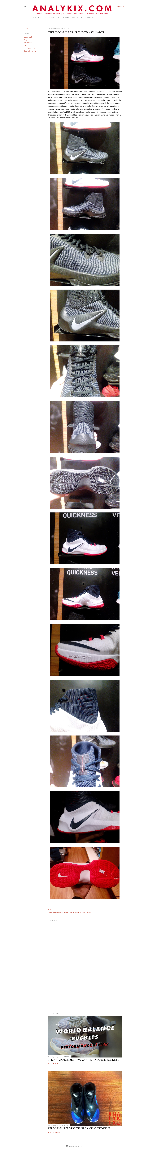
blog (25, 40)
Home (34, 18)
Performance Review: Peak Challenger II (79, 1128)
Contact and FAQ (86, 18)
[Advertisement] (85, 992)
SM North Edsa (30, 48)
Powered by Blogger (75, 1146)
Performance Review (68, 18)
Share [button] (26, 28)
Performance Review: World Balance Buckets (83, 1060)
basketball (28, 37)
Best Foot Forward (47, 18)
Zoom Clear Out (30, 51)
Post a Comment (58, 1064)
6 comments (56, 1132)
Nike (26, 45)
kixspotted (28, 43)
